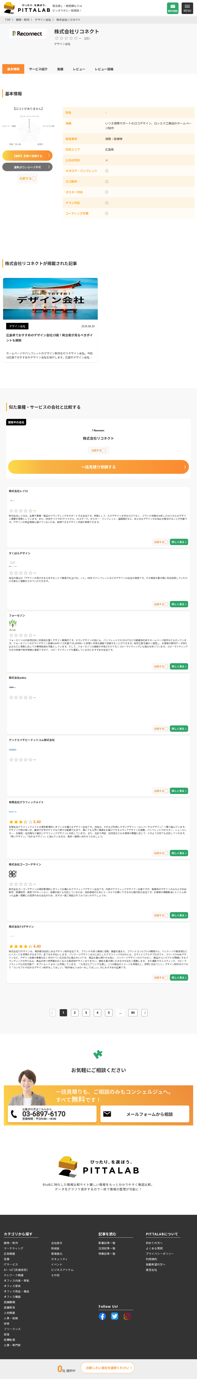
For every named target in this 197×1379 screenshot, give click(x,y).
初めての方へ (154, 1243)
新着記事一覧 (106, 1243)
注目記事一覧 (106, 1248)
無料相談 (173, 11)
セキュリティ (59, 1259)
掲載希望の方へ (156, 1264)
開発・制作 (22, 20)
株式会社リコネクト (68, 20)
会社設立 (57, 1243)
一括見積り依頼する (98, 467)
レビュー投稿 (104, 69)
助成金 (55, 1248)
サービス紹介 (38, 69)
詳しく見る (178, 542)
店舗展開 (9, 1302)
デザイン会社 (43, 20)
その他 (55, 1275)
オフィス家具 (12, 1286)
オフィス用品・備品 (16, 1291)
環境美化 (57, 1254)
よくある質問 (154, 1248)
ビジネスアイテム (62, 1270)
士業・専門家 (12, 1345)
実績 (60, 69)
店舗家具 (9, 1307)
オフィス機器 (12, 1297)
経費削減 (9, 1340)
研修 (6, 1323)
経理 (6, 1334)
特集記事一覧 (106, 1254)
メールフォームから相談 (149, 1114)
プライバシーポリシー (160, 1254)
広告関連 (9, 1254)
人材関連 (9, 1313)
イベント (57, 1264)
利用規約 (151, 1259)
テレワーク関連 (14, 1275)
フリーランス (12, 1329)
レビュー (79, 69)
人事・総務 (11, 1318)
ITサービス (11, 1264)
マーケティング (13, 1248)
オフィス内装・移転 (16, 1280)
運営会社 (151, 1270)
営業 (6, 1259)
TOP (8, 20)
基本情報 (13, 69)
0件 (87, 38)
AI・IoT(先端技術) (16, 1270)
